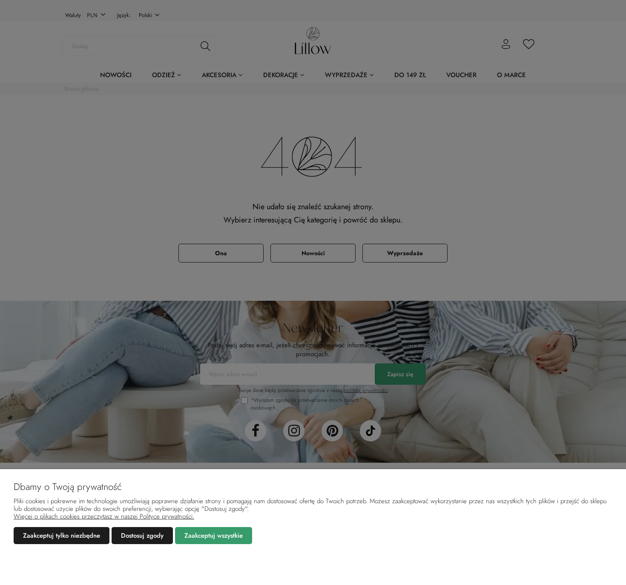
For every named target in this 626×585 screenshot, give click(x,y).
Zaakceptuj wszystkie (213, 535)
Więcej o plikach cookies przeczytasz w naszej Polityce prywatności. (104, 516)
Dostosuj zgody (142, 535)
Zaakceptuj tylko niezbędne (61, 535)
